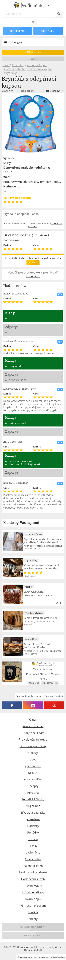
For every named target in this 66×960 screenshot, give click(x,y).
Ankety (33, 919)
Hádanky (33, 826)
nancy (7, 293)
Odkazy (33, 753)
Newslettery (33, 935)
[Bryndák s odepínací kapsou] (32, 124)
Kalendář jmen (33, 866)
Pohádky (33, 832)
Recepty (33, 786)
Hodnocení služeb (33, 879)
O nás (33, 719)
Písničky (33, 839)
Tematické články (33, 799)
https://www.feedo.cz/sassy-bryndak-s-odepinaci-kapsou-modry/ (32, 182)
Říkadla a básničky (33, 813)
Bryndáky (10, 73)
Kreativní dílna (33, 779)
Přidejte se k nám (33, 733)
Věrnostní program (33, 906)
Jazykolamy (33, 819)
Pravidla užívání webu (33, 739)
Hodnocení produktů (33, 872)
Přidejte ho (33, 276)
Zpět (33, 58)
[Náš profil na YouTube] (54, 705)
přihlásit (33, 262)
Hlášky (33, 846)
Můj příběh (33, 806)
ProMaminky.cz (25, 947)
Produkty (18, 65)
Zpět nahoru (33, 766)
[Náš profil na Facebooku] (12, 705)
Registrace (18, 31)
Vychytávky (33, 852)
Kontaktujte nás (33, 726)
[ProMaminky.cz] (33, 5)
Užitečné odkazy (33, 892)
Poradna (33, 793)
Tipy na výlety (33, 886)
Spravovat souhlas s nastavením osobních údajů (41, 957)
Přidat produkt (34, 52)
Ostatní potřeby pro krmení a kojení (28, 69)
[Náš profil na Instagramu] (33, 705)
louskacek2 (10, 341)
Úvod (6, 65)
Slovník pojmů (33, 899)
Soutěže (33, 912)
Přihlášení (48, 31)
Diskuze (33, 773)
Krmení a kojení (37, 65)
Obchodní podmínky (33, 746)
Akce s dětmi (33, 859)
